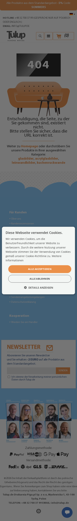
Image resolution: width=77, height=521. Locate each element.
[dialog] (38, 260)
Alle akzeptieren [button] (40, 269)
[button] (38, 287)
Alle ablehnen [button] (40, 278)
